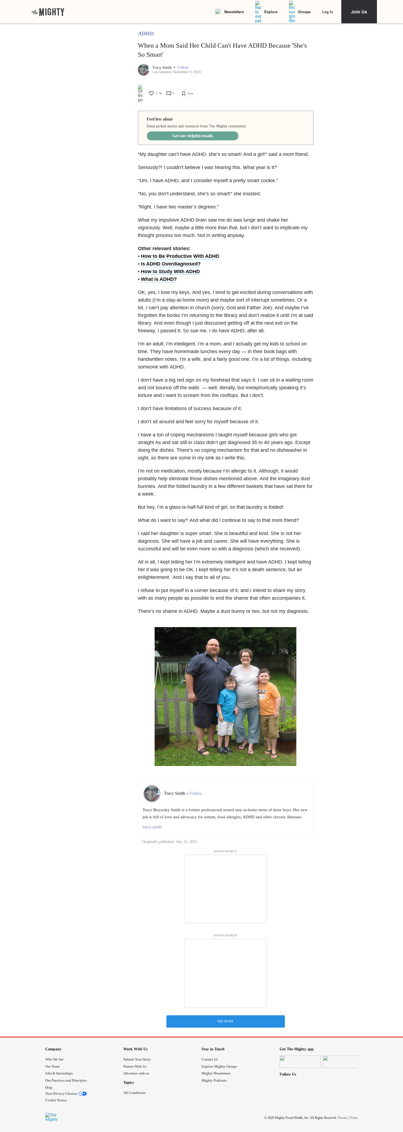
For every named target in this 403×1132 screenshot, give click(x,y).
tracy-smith (152, 827)
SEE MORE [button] (225, 1021)
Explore (270, 11)
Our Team (52, 1066)
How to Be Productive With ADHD (180, 256)
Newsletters (234, 11)
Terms (354, 1118)
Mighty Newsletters (216, 1073)
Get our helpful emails (192, 135)
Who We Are (54, 1059)
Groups (304, 11)
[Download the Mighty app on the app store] (300, 1062)
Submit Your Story (137, 1059)
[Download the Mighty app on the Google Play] (343, 1062)
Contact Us (210, 1059)
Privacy (343, 1118)
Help (48, 1087)
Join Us (359, 11)
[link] (48, 11)
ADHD (146, 33)
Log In (327, 11)
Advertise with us (136, 1073)
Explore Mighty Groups (219, 1066)
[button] (183, 67)
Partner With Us (134, 1066)
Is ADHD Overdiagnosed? (171, 264)
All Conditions (134, 1093)
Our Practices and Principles (66, 1080)
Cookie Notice (56, 1100)
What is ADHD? (159, 279)
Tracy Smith (162, 67)
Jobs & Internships (59, 1073)
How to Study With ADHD (170, 271)
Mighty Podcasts (214, 1080)
